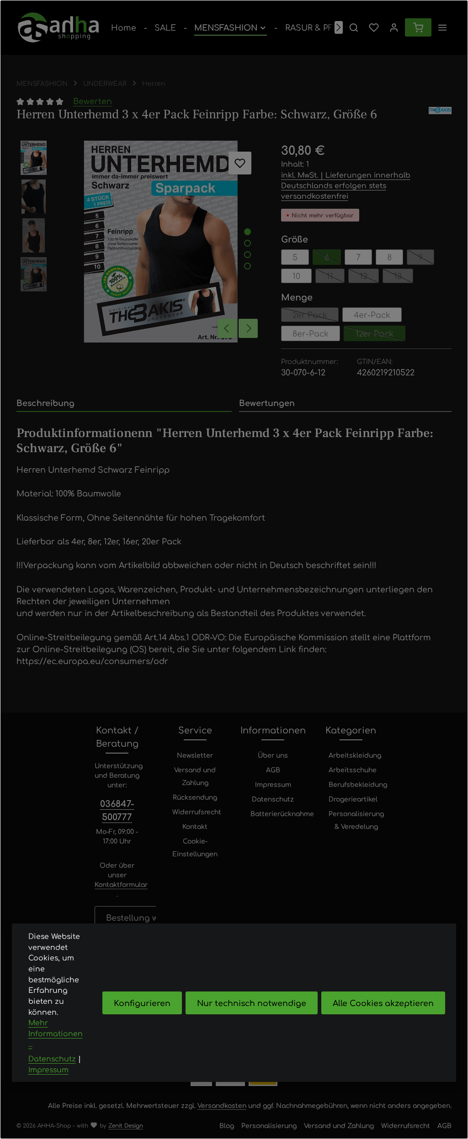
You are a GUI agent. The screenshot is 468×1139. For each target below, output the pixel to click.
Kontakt (194, 826)
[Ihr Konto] (394, 27)
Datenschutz (273, 799)
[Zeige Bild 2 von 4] (247, 243)
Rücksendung (195, 797)
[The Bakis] (440, 114)
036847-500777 (117, 809)
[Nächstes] (339, 27)
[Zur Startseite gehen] (58, 27)
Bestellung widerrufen (151, 917)
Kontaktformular (121, 884)
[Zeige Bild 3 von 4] (247, 254)
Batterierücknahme (282, 813)
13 (403, 276)
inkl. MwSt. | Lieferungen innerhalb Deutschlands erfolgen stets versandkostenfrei (345, 185)
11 (336, 276)
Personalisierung (269, 1125)
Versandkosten (221, 1105)
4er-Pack (372, 314)
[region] (139, 242)
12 (369, 276)
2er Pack (315, 315)
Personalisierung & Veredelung (356, 819)
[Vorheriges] (227, 328)
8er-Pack (310, 333)
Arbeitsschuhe (353, 769)
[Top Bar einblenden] (442, 27)
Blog (226, 1125)
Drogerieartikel (353, 799)
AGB (273, 769)
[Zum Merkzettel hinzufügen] (240, 163)
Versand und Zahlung (195, 775)
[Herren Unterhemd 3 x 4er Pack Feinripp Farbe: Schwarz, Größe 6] (161, 242)
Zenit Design (125, 1125)
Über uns (273, 755)
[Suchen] (354, 27)
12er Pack (380, 334)
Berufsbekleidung (358, 784)
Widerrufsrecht (196, 811)
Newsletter (195, 755)
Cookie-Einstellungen (195, 847)
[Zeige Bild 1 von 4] (247, 231)
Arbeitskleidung (355, 755)
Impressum (273, 784)
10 (296, 275)
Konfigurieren (142, 1002)
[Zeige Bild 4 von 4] (247, 266)
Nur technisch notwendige (251, 1002)
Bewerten (92, 100)
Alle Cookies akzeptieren (383, 1002)
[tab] (124, 403)
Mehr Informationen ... (55, 1033)
